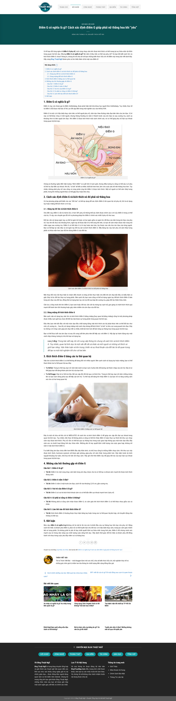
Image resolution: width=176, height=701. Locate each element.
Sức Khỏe (75, 7)
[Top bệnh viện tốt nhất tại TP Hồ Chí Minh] (118, 594)
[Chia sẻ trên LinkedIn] (95, 542)
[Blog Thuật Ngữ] (45, 7)
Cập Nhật (85, 24)
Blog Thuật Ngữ (56, 59)
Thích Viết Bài (99, 34)
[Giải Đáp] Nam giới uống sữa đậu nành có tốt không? (56, 628)
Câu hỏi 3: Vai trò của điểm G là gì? (59, 89)
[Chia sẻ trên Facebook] (80, 542)
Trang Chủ (64, 7)
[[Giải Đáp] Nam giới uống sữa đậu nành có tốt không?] (57, 617)
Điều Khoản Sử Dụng (117, 670)
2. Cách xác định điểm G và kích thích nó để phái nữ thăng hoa (66, 71)
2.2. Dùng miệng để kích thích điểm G (60, 76)
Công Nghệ (87, 7)
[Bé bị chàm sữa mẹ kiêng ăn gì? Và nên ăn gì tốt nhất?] (88, 617)
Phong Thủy (100, 7)
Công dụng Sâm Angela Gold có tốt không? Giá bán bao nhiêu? (87, 605)
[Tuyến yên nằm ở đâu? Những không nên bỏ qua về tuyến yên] (118, 617)
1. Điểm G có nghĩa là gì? (53, 69)
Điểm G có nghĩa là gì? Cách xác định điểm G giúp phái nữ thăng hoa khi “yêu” (100, 550)
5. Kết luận (48, 96)
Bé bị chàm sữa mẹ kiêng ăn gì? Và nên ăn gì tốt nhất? (87, 628)
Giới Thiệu (113, 666)
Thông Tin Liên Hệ (116, 677)
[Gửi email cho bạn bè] (88, 542)
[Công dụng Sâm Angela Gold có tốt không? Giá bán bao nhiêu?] (88, 594)
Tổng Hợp (135, 7)
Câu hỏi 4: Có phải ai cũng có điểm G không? (62, 91)
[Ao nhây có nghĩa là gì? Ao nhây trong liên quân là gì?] (57, 594)
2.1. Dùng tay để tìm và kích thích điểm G (61, 74)
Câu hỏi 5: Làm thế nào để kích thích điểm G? (62, 94)
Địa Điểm (113, 7)
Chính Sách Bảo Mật (117, 674)
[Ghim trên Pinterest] (91, 542)
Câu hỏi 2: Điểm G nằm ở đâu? (57, 86)
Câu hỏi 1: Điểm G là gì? (55, 84)
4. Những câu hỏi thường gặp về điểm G (58, 81)
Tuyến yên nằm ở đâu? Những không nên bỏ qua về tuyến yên (118, 628)
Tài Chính (123, 7)
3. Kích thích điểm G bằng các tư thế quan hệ (60, 79)
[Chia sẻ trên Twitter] (84, 542)
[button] (57, 65)
